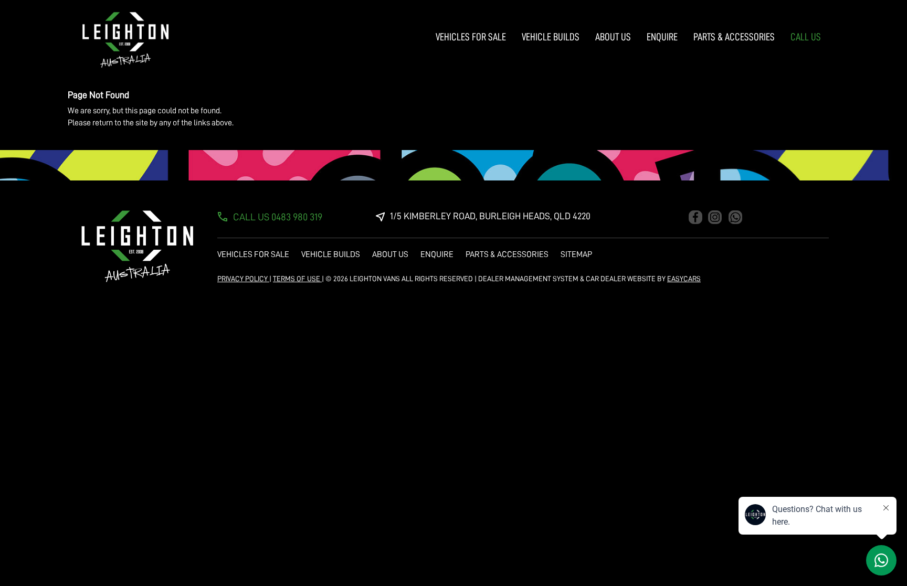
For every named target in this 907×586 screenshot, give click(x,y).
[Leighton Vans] (125, 39)
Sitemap (576, 254)
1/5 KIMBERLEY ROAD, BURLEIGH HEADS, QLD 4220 (490, 216)
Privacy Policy (243, 278)
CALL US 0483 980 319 (277, 217)
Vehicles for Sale (471, 36)
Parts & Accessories (734, 36)
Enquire (662, 36)
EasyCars (684, 278)
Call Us (805, 36)
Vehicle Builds (550, 36)
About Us (613, 36)
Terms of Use (297, 278)
